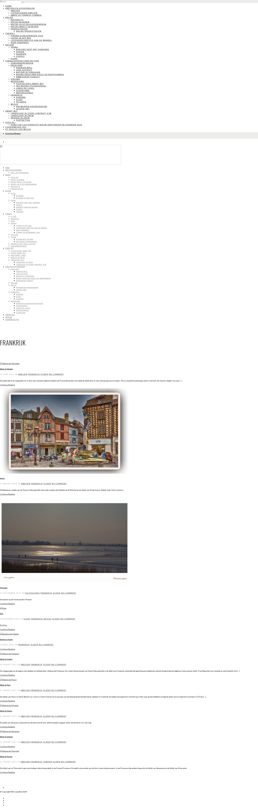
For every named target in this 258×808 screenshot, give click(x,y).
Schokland (22, 90)
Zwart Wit (11, 111)
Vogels (20, 56)
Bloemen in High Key (25, 198)
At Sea (13, 216)
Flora (14, 58)
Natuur (9, 45)
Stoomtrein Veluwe (24, 239)
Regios (47, 619)
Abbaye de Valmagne (6, 369)
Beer (13, 221)
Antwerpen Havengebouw (31, 106)
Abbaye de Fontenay (6, 659)
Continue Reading (7, 385)
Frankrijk (17, 95)
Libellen (14, 177)
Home (8, 6)
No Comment (56, 374)
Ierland (15, 79)
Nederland (17, 81)
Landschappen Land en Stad (22, 61)
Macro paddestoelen (28, 31)
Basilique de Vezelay (6, 639)
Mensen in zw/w (20, 118)
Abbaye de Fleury (5, 685)
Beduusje (15, 219)
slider (44, 374)
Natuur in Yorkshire (28, 72)
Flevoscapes (21, 306)
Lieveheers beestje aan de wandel (31, 40)
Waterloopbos (24, 93)
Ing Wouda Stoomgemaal (31, 86)
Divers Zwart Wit (18, 253)
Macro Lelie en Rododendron (28, 24)
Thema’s (10, 33)
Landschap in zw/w (22, 116)
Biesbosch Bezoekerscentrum (29, 303)
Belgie (14, 104)
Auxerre (21, 97)
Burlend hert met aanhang (32, 49)
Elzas (19, 100)
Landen (47, 762)
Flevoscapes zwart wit (30, 84)
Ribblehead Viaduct (28, 77)
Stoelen (14, 235)
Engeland (17, 65)
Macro (9, 17)
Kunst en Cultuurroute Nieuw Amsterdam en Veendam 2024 (46, 125)
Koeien (20, 52)
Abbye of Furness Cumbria (26, 15)
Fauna (14, 47)
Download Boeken (13, 133)
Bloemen (20, 196)
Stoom (13, 237)
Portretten (23, 120)
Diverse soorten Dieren (27, 207)
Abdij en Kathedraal (13, 170)
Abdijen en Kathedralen (20, 8)
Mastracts (17, 20)
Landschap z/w (17, 260)
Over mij (10, 122)
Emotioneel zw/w (18, 255)
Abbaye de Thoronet (6, 756)
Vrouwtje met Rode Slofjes (23, 244)
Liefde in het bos (21, 38)
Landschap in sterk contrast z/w (31, 113)
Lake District (24, 70)
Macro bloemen (20, 22)
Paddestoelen (19, 29)
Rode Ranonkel (20, 43)
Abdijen (15, 11)
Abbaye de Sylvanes (6, 711)
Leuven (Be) (23, 109)
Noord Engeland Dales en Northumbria (40, 74)
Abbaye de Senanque (6, 736)
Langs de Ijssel (25, 88)
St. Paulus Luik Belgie (18, 129)
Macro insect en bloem (25, 27)
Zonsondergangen (22, 63)
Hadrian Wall (24, 68)
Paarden (21, 54)
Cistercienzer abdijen (24, 13)
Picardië (21, 102)
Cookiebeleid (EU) (15, 127)
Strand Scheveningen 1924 (27, 36)
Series (14, 223)
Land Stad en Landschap (15, 267)
